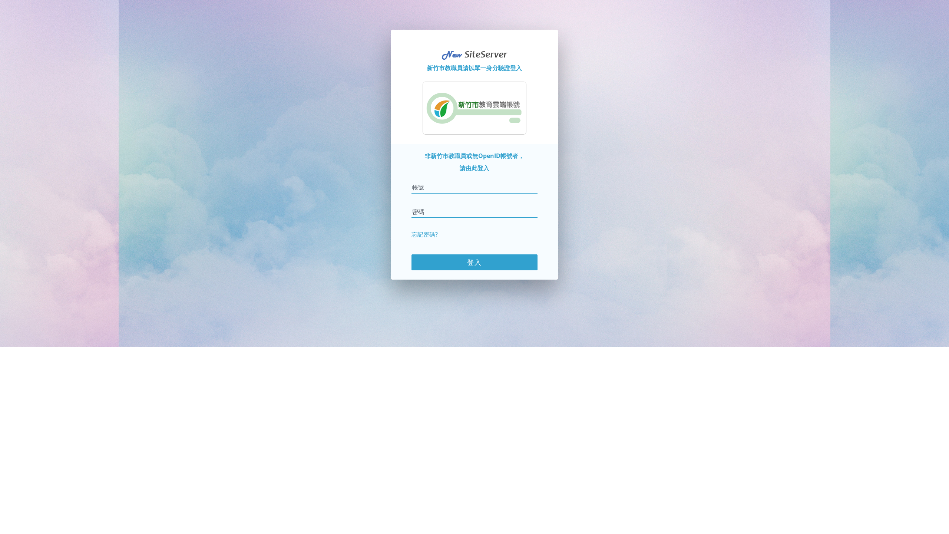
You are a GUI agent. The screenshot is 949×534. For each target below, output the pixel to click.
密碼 (418, 212)
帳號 (418, 187)
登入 (474, 262)
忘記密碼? (424, 234)
